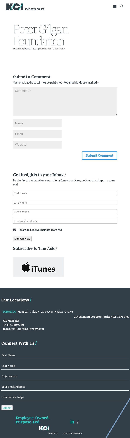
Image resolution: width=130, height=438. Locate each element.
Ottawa (68, 311)
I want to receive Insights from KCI (40, 230)
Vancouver (47, 311)
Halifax (59, 311)
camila (19, 48)
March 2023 (45, 48)
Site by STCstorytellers (72, 433)
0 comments (59, 48)
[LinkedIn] (72, 422)
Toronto (9, 311)
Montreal (23, 311)
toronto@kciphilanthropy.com (23, 328)
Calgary (34, 311)
